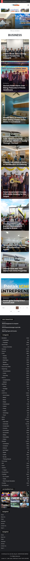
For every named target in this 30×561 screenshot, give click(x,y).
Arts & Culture (6, 395)
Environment (6, 430)
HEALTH (4, 377)
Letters (4, 454)
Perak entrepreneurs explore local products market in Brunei (12, 226)
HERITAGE (4, 384)
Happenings (4, 368)
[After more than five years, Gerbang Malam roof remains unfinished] (5, 505)
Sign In (2, 528)
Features (4, 351)
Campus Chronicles (7, 346)
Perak (3, 465)
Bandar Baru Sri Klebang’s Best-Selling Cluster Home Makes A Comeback (14, 119)
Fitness (4, 408)
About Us (3, 517)
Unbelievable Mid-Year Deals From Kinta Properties (15, 269)
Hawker (5, 355)
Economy (5, 428)
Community (5, 423)
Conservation (6, 426)
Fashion (4, 406)
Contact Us (3, 525)
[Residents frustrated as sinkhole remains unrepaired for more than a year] (24, 494)
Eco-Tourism (6, 476)
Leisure (4, 410)
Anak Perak (5, 421)
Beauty (4, 397)
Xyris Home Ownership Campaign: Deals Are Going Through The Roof (15, 141)
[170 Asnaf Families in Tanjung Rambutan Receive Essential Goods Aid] (24, 499)
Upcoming (5, 375)
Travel (4, 415)
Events (4, 373)
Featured (4, 349)
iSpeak (4, 452)
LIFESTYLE (4, 393)
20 (11, 311)
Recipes (5, 362)
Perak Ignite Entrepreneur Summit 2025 (14, 301)
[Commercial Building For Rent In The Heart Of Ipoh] (24, 505)
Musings (5, 357)
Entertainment (6, 404)
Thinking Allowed (7, 459)
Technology (5, 412)
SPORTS (4, 467)
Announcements (6, 371)
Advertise (3, 521)
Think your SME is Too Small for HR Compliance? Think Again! (14, 247)
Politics (4, 439)
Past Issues (4, 461)
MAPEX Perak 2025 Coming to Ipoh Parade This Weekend (14, 56)
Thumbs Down (5, 472)
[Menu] (28, 5)
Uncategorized (5, 485)
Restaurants (5, 364)
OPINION (4, 441)
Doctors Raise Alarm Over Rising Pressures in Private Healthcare (14, 87)
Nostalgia (5, 388)
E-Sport (5, 470)
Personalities (6, 437)
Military (4, 434)
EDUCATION (4, 344)
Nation (3, 417)
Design (4, 401)
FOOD (3, 353)
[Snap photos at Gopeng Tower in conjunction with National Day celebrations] (5, 494)
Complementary (6, 379)
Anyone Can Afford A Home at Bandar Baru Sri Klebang (15, 163)
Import (3, 390)
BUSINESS (4, 338)
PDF (3, 463)
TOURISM (4, 474)
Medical (5, 382)
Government (6, 432)
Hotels (4, 478)
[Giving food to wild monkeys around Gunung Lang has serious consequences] (15, 505)
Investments (6, 340)
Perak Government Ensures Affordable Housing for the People (14, 194)
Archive (2, 523)
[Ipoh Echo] (15, 5)
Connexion (5, 445)
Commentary (6, 443)
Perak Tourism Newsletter (9, 481)
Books (4, 399)
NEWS (3, 419)
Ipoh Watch (5, 450)
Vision (2, 519)
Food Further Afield (6, 366)
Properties (5, 342)
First (3, 307)
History (4, 386)
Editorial (5, 448)
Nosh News (5, 360)
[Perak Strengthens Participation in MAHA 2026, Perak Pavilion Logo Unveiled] (5, 499)
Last (19, 311)
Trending (4, 483)
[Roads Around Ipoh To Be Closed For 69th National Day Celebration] (15, 499)
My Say (4, 456)
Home (12, 30)
